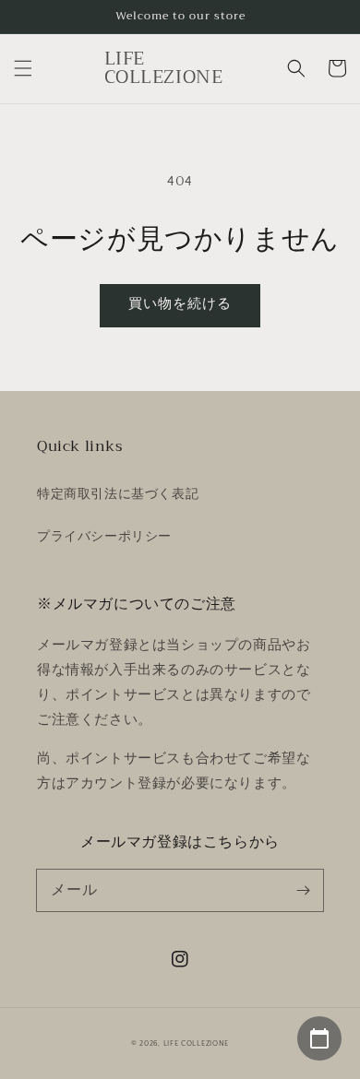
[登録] (302, 890)
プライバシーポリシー (104, 536)
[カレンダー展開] (319, 1038)
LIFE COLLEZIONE (196, 1043)
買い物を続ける (180, 304)
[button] (23, 68)
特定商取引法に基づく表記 (117, 494)
